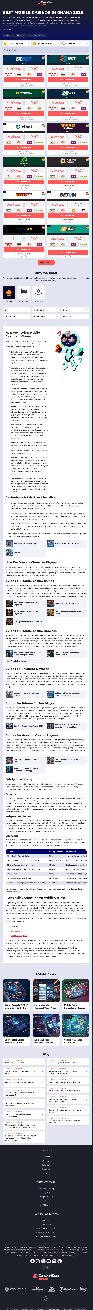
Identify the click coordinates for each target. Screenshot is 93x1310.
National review (68, 185)
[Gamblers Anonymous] (51, 1289)
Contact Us (46, 1224)
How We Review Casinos (46, 1232)
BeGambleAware (17, 931)
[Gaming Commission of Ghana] (16, 1289)
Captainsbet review (24, 253)
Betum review (68, 219)
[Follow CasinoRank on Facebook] (32, 1261)
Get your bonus (24, 79)
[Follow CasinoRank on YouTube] (48, 1261)
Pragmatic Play (46, 1196)
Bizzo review (68, 151)
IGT (46, 1201)
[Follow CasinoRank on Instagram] (38, 1261)
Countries (46, 1169)
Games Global (46, 1205)
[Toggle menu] (4, 3)
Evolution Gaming (46, 1188)
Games (46, 1161)
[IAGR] (84, 1289)
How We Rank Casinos (46, 1228)
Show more (44, 262)
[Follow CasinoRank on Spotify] (54, 1261)
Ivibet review (24, 151)
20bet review (68, 117)
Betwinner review (24, 117)
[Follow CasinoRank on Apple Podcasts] (59, 1261)
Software (46, 1165)
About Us (46, 1220)
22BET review (68, 83)
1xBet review (24, 83)
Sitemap (46, 1173)
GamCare (14, 926)
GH (45, 1267)
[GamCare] (68, 1289)
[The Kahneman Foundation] (37, 1289)
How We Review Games (46, 1236)
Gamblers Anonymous (19, 936)
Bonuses (46, 1157)
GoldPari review (24, 219)
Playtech (46, 1192)
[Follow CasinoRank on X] (43, 1261)
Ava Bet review (24, 185)
